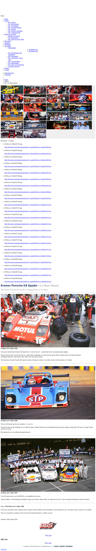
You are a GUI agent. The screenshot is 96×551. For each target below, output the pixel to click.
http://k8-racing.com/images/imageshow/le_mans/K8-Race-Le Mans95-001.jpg (27, 147)
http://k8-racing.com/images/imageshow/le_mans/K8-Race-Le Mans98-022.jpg (27, 281)
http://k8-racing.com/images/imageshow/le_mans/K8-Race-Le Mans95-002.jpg (27, 153)
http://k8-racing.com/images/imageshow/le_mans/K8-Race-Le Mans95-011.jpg (27, 211)
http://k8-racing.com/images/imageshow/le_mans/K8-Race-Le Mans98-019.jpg (27, 262)
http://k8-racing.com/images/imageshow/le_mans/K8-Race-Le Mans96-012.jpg (27, 217)
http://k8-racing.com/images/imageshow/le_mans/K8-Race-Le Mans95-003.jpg (27, 160)
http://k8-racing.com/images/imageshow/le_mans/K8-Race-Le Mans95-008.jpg (27, 192)
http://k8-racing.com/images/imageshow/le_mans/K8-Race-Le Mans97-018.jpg (27, 256)
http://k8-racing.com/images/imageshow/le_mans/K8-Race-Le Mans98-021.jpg (27, 275)
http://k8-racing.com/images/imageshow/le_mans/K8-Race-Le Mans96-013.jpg (27, 224)
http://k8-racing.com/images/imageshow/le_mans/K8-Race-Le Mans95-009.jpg (27, 198)
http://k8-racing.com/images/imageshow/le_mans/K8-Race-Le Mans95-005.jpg (27, 173)
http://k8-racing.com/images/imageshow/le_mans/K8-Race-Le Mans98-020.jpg (27, 269)
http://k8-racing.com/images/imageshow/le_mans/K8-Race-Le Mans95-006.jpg (27, 179)
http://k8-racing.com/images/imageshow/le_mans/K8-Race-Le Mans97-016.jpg (27, 243)
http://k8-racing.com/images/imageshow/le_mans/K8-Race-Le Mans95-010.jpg (27, 205)
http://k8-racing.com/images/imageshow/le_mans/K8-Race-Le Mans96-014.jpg (27, 230)
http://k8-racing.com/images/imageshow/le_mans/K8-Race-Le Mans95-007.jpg (27, 185)
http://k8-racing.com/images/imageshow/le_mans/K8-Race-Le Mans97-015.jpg (27, 237)
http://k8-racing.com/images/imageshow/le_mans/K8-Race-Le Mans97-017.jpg (27, 249)
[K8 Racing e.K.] (14, 14)
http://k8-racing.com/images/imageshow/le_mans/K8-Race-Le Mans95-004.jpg (27, 166)
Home (6, 79)
